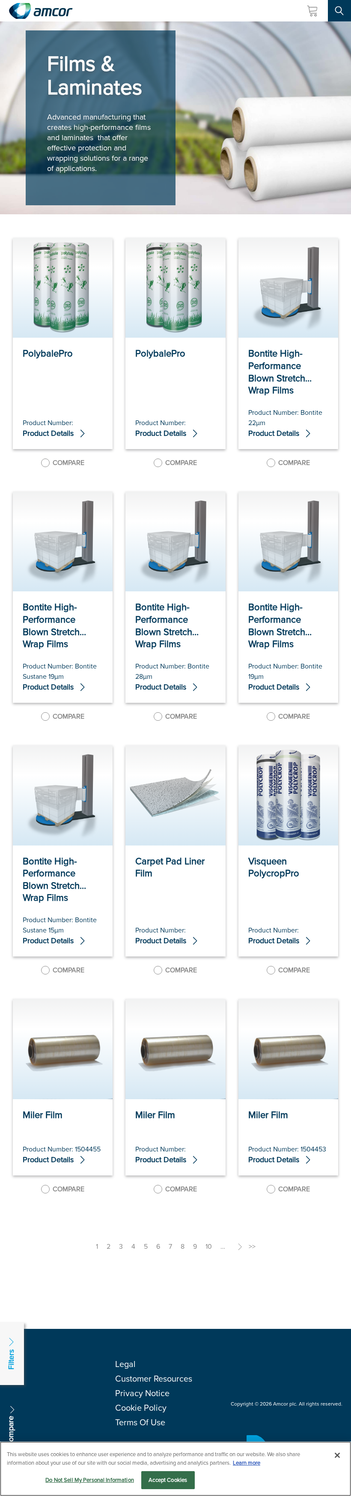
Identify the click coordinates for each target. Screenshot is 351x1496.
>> (252, 1246)
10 (208, 1246)
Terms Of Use (140, 1422)
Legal (125, 1364)
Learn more (246, 1463)
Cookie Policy (141, 1407)
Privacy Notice (142, 1393)
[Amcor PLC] (41, 11)
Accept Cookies (168, 1480)
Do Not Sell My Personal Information (89, 1480)
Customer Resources (153, 1378)
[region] (175, 1469)
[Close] (337, 1455)
